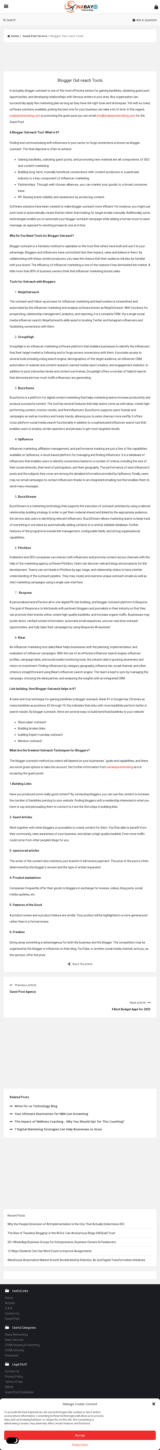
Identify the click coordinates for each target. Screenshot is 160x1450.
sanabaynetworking (120, 767)
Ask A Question (146, 20)
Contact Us (12, 1313)
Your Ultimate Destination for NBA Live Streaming (51, 1114)
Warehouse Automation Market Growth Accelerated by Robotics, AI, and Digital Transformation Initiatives (76, 1260)
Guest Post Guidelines (19, 1392)
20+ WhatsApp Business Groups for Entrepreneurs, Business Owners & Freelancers (62, 1242)
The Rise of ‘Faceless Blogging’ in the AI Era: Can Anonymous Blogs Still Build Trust (61, 1233)
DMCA (9, 1387)
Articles (10, 1303)
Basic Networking (16, 1334)
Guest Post (12, 1318)
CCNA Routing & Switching (22, 1345)
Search (11, 20)
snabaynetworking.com (25, 115)
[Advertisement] (80, 56)
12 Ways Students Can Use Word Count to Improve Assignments (50, 1251)
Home (9, 1297)
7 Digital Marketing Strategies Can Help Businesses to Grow (58, 1129)
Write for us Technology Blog (36, 1106)
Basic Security (14, 1339)
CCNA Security (14, 1350)
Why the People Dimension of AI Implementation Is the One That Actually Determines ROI (66, 1224)
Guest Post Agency (23, 991)
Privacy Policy (80, 1444)
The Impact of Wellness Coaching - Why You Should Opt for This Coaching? (69, 1121)
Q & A (8, 1308)
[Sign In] (156, 7)
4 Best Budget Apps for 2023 (131, 1009)
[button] (154, 1404)
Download (11, 1355)
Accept (80, 1435)
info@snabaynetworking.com (115, 115)
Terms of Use (14, 1381)
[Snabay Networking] (83, 7)
